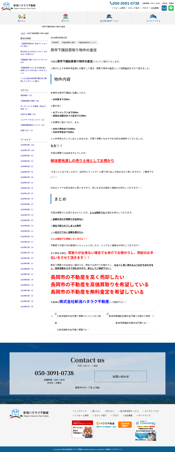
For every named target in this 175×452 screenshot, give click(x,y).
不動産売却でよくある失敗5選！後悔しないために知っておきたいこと (34, 70)
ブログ (115, 415)
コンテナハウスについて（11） (33, 119)
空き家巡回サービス (129, 411)
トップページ (80, 411)
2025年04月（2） (27, 225)
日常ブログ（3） (27, 130)
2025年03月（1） (27, 231)
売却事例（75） (27, 95)
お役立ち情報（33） (29, 114)
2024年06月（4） (27, 279)
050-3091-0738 (54, 373)
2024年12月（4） (27, 247)
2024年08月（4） (27, 268)
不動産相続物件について (87, 42)
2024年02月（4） (27, 301)
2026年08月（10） (28, 144)
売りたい (110, 411)
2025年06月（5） (27, 220)
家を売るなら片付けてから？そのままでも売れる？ (34, 53)
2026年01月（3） (27, 182)
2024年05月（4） (27, 285)
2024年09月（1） (27, 263)
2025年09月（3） (27, 204)
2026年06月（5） (27, 155)
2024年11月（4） (27, 252)
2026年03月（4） (27, 171)
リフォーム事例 (81, 415)
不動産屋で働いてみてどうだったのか (34, 61)
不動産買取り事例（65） (30, 100)
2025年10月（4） (27, 198)
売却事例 (55, 42)
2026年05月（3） (27, 161)
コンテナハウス (151, 411)
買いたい (96, 411)
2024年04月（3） (27, 290)
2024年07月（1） (27, 274)
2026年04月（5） (27, 166)
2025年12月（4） (27, 188)
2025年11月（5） (27, 193)
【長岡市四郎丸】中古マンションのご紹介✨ (34, 44)
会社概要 (128, 415)
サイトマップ (144, 415)
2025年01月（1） (27, 241)
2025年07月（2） (27, 215)
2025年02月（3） (27, 236)
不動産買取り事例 (68, 42)
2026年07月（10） (28, 150)
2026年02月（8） (27, 177)
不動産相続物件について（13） (33, 125)
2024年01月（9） (27, 306)
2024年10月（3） (27, 258)
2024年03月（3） (27, 295)
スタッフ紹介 (100, 415)
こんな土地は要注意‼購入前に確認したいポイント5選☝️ (33, 79)
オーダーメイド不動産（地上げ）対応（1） (34, 107)
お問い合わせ (121, 376)
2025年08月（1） (27, 209)
